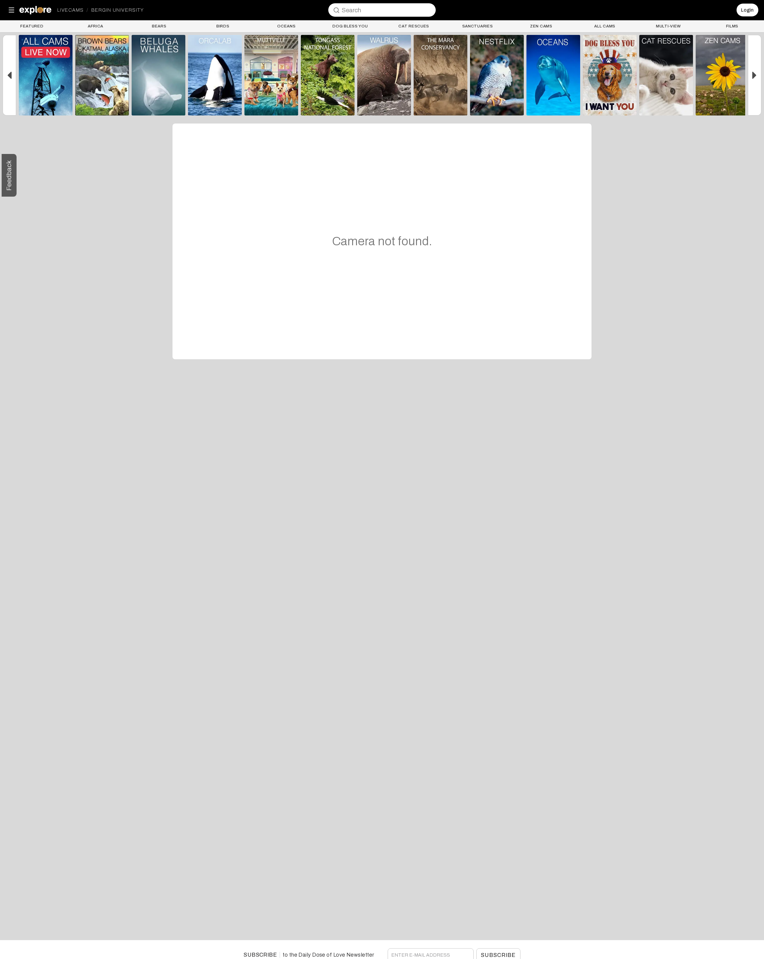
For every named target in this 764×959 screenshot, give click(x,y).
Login (747, 10)
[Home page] (35, 10)
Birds (222, 26)
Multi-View (668, 26)
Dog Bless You (350, 26)
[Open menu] (11, 10)
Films (732, 26)
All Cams (604, 26)
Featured (31, 26)
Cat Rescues (413, 26)
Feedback (9, 175)
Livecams (70, 10)
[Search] (336, 10)
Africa (95, 26)
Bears (159, 26)
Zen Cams (541, 26)
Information (46, 108)
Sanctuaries (477, 26)
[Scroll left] (9, 75)
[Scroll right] (754, 75)
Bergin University (117, 10)
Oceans (286, 26)
